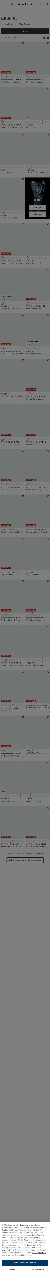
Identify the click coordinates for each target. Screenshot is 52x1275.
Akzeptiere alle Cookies (25, 1263)
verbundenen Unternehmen (29, 1225)
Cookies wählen (36, 1270)
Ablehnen (13, 1270)
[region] (25, 1248)
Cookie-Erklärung (39, 1253)
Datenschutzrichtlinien (24, 1255)
